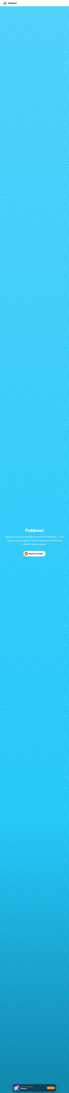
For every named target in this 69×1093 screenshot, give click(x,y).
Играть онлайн (36, 553)
